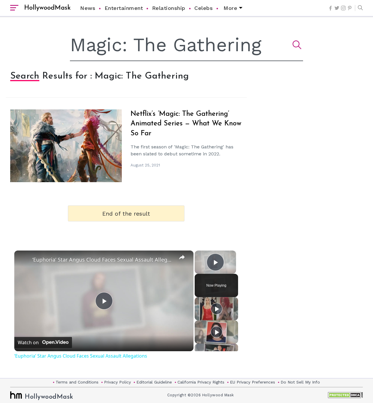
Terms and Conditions (77, 382)
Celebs (203, 8)
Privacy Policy (117, 382)
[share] (182, 257)
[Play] (216, 309)
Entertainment (124, 8)
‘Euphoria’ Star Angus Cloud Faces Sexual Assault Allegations (103, 259)
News (87, 8)
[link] (23, 260)
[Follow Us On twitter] (337, 8)
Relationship (168, 8)
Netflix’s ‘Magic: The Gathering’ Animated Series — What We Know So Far (186, 124)
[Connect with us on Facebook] (330, 8)
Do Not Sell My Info (300, 382)
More (230, 8)
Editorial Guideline (154, 382)
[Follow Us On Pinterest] (349, 8)
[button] (359, 8)
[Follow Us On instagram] (343, 8)
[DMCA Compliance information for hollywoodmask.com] (345, 395)
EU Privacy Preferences (252, 382)
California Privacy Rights (200, 382)
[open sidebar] (14, 8)
